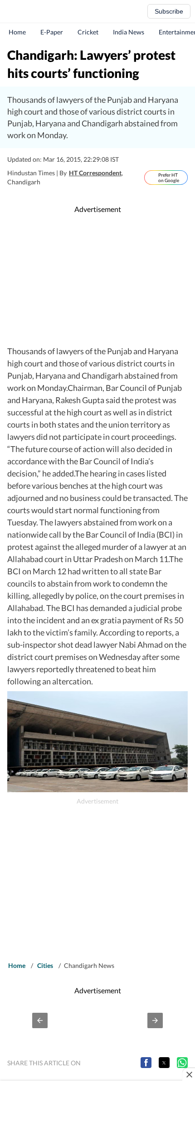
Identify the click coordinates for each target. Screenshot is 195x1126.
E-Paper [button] (51, 32)
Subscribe (169, 11)
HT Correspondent (95, 173)
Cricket (88, 32)
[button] (40, 1020)
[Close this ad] (188, 1074)
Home (17, 32)
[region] (97, 280)
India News (128, 32)
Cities (45, 965)
